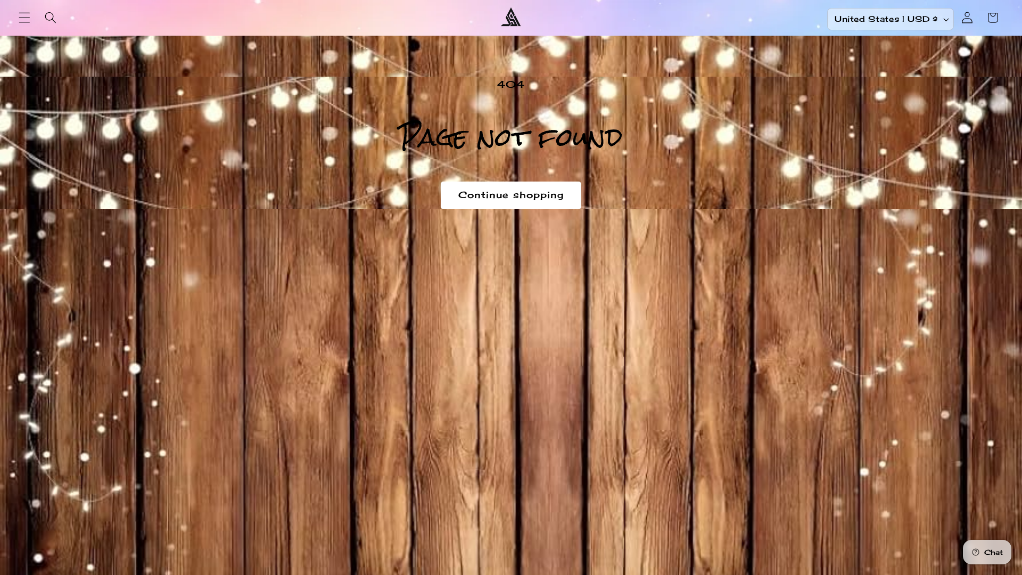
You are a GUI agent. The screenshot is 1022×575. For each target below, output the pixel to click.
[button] (24, 17)
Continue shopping (511, 195)
